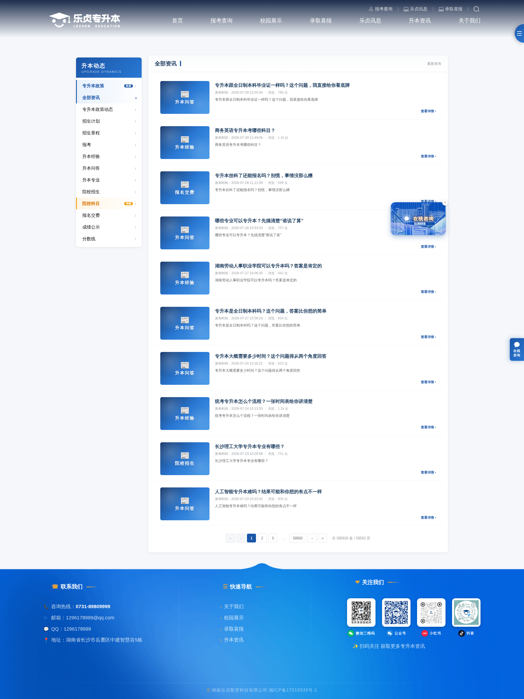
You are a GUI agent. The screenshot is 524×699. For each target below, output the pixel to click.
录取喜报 (453, 9)
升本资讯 (232, 640)
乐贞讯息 (418, 9)
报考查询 (383, 9)
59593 (297, 538)
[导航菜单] (519, 33)
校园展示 (232, 617)
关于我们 (232, 606)
